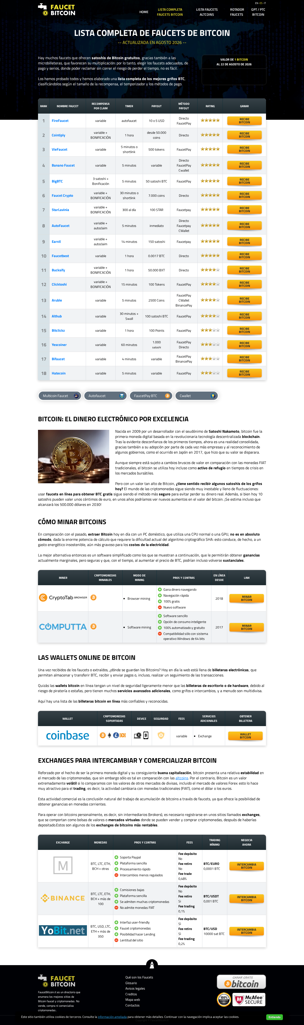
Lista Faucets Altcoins (207, 12)
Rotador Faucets (237, 12)
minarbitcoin (246, 598)
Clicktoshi (59, 284)
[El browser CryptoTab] (63, 600)
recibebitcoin (244, 121)
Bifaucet (58, 359)
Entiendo (274, 1017)
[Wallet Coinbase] (67, 741)
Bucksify (58, 270)
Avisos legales (135, 988)
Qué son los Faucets (139, 977)
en (256, 3)
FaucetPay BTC (145, 395)
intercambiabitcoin (246, 866)
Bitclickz (58, 330)
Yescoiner (59, 344)
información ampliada (112, 1016)
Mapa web (132, 999)
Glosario (131, 982)
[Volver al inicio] (152, 965)
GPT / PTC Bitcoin (258, 12)
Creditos (131, 993)
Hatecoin (59, 373)
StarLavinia (60, 209)
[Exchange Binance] (63, 902)
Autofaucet (97, 395)
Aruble (57, 300)
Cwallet (185, 395)
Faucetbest (60, 256)
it (265, 3)
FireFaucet (60, 120)
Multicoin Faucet (55, 395)
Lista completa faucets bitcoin (170, 12)
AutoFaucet (60, 225)
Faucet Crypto (62, 195)
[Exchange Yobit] (63, 934)
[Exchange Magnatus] (62, 873)
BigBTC (57, 181)
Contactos (132, 1005)
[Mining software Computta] (63, 628)
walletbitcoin (245, 736)
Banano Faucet (63, 165)
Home (143, 11)
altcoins (182, 778)
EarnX (56, 241)
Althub (57, 316)
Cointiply (58, 135)
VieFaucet (59, 149)
